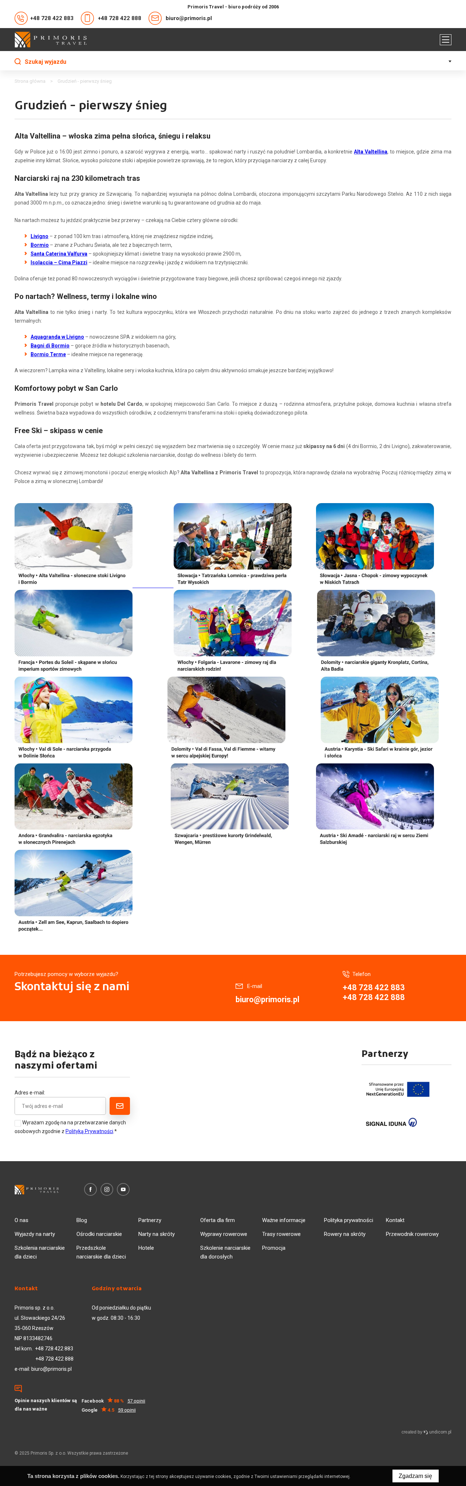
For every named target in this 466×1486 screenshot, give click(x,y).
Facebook (113, 1401)
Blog (81, 1220)
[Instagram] (106, 1189)
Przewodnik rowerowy (412, 1234)
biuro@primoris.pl (189, 18)
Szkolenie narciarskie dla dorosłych (225, 1252)
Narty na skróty (156, 1234)
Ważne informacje (283, 1220)
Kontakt (395, 1220)
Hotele (146, 1248)
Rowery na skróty (345, 1234)
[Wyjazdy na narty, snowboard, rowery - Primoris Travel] (51, 39)
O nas (21, 1220)
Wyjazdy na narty (35, 1234)
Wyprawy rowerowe (223, 1234)
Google (109, 1410)
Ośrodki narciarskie (99, 1234)
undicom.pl (439, 1432)
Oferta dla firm (217, 1220)
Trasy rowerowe (281, 1234)
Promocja (273, 1248)
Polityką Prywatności (89, 1131)
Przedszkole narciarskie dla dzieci (101, 1252)
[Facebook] (90, 1189)
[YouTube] (123, 1189)
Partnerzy (149, 1220)
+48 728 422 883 (52, 18)
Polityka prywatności (348, 1220)
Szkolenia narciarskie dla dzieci (40, 1252)
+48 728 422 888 (119, 18)
